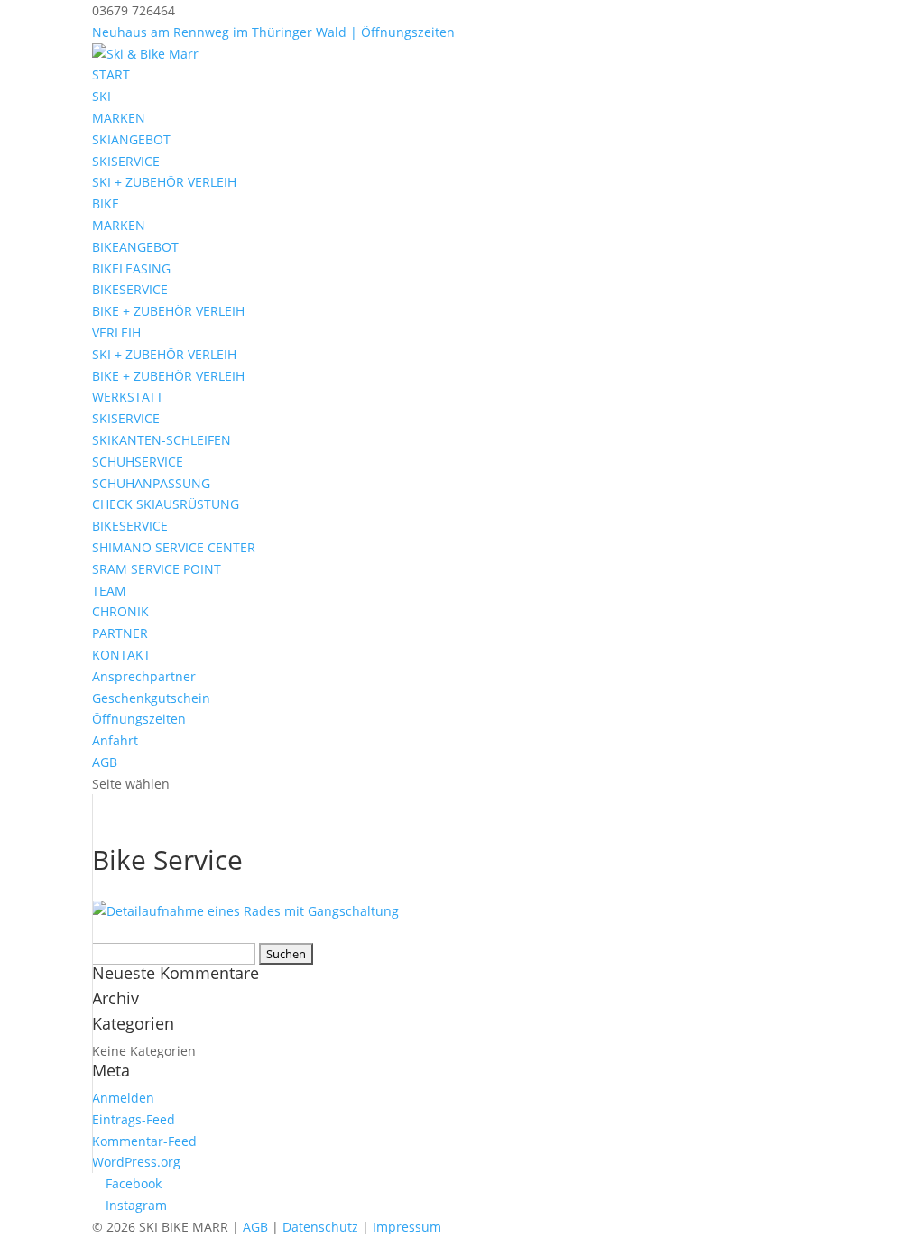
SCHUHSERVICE (137, 461)
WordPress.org (136, 1161)
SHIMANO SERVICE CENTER (173, 547)
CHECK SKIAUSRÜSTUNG (165, 504)
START (111, 74)
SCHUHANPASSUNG (151, 483)
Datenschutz (320, 1226)
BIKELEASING (131, 268)
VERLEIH (116, 332)
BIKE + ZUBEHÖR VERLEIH (168, 310)
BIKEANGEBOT (135, 246)
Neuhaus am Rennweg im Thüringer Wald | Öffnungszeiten (273, 32)
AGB (104, 762)
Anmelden (123, 1097)
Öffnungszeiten (139, 718)
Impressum (407, 1226)
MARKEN (118, 117)
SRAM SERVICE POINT (156, 568)
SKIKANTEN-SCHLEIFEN (161, 439)
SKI (101, 96)
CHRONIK (120, 611)
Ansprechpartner (144, 676)
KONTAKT (121, 654)
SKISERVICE (126, 161)
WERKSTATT (127, 396)
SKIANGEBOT (131, 139)
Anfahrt (115, 740)
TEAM (109, 590)
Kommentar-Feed (144, 1141)
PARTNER (120, 633)
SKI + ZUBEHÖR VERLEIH (164, 181)
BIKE (105, 203)
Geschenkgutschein (151, 698)
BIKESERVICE (130, 289)
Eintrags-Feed (133, 1119)
